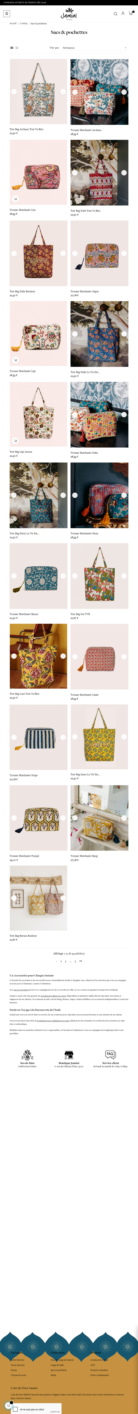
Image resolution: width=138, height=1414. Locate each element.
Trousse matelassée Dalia (84, 453)
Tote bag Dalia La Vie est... (85, 372)
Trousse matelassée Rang (84, 856)
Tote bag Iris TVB (80, 614)
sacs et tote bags (21, 990)
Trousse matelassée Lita (23, 210)
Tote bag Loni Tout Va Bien (24, 694)
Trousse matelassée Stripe (24, 775)
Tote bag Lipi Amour (21, 451)
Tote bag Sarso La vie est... (85, 774)
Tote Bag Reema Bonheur (23, 936)
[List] (17, 48)
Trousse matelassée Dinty (84, 533)
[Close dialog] (134, 1330)
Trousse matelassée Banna (24, 614)
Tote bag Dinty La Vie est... (24, 533)
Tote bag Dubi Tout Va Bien (85, 210)
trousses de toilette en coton (53, 996)
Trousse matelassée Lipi (23, 371)
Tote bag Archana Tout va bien (26, 129)
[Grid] (12, 48)
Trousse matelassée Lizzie (85, 695)
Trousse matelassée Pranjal (24, 856)
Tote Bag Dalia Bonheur (22, 291)
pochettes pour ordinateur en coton (53, 1020)
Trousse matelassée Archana (86, 130)
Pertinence (95, 48)
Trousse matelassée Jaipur (85, 291)
